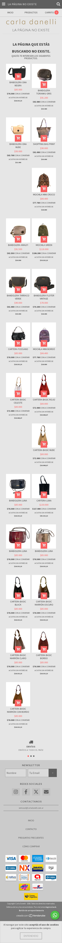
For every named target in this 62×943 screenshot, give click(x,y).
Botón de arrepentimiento (31, 910)
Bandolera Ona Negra (18, 84)
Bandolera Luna (18, 500)
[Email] (46, 792)
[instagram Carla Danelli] (16, 792)
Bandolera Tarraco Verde (18, 297)
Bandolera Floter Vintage (44, 297)
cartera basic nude (44, 450)
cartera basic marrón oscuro (44, 603)
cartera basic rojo (44, 399)
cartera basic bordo (44, 657)
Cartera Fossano (18, 349)
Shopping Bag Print (44, 144)
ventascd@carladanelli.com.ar (31, 808)
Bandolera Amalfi (18, 245)
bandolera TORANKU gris (43, 92)
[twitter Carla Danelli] (36, 792)
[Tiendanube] (31, 917)
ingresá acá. (50, 907)
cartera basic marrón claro (18, 657)
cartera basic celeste (18, 401)
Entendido (31, 935)
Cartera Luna (44, 500)
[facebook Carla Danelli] (26, 792)
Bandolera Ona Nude (18, 145)
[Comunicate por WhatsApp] (54, 915)
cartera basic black (18, 603)
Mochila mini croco (44, 194)
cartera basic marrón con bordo (18, 710)
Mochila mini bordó (44, 349)
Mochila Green (44, 245)
